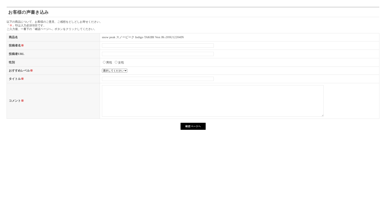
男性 (109, 62)
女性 (121, 62)
